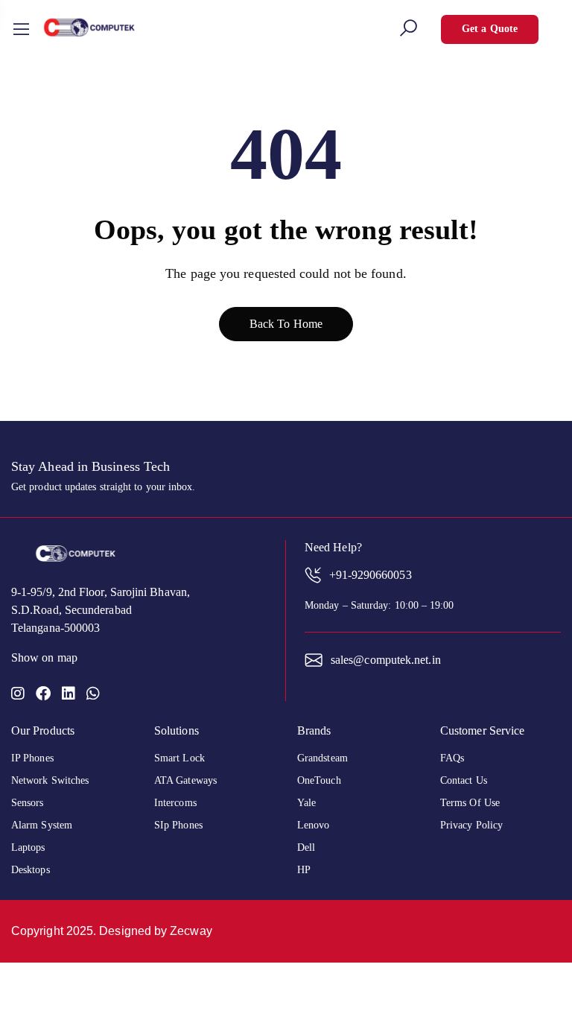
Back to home (286, 323)
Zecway (191, 931)
